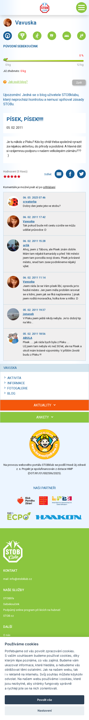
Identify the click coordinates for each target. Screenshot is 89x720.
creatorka (30, 201)
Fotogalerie (17, 388)
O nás (6, 635)
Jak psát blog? (18, 82)
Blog (11, 393)
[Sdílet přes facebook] (70, 174)
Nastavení (45, 710)
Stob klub (44, 7)
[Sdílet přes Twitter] (81, 174)
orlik (26, 245)
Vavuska (29, 221)
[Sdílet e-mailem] (59, 174)
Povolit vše (44, 699)
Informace (16, 383)
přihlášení (49, 187)
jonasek (28, 314)
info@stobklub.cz (21, 579)
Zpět (79, 82)
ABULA (27, 337)
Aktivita (14, 378)
